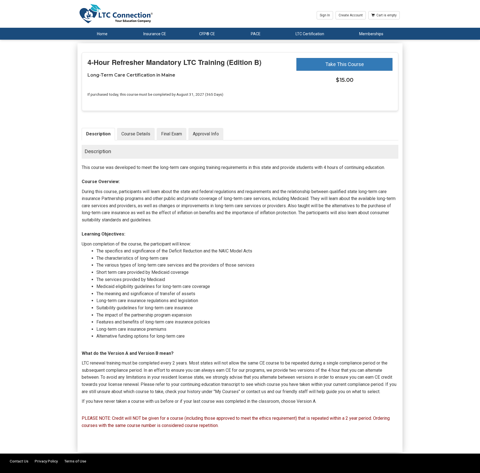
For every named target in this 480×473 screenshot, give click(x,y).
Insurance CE (154, 34)
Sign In (325, 15)
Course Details (135, 133)
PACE (256, 34)
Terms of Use (75, 461)
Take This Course (344, 64)
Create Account (351, 15)
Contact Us (19, 461)
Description (98, 133)
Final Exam (171, 133)
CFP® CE (207, 34)
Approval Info (206, 133)
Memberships (371, 34)
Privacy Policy (46, 461)
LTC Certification (310, 34)
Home (102, 34)
